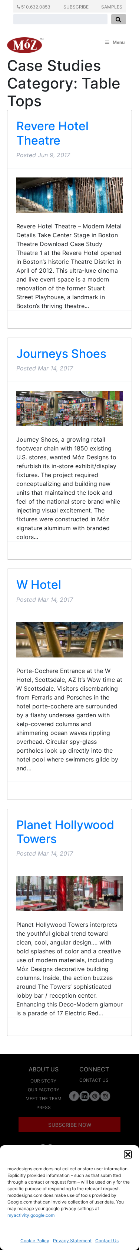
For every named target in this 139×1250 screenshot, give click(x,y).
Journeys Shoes (61, 353)
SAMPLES (111, 7)
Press (43, 1107)
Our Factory (43, 1089)
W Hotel (38, 584)
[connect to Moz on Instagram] (105, 1096)
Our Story (43, 1081)
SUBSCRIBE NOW (69, 1125)
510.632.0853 (35, 7)
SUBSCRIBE (76, 7)
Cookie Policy (34, 1240)
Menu (119, 42)
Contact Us (107, 1240)
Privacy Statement (72, 1240)
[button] (128, 1154)
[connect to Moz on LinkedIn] (84, 1096)
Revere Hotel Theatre (52, 133)
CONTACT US (94, 1080)
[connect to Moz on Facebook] (74, 1096)
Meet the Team (44, 1098)
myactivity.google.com (30, 1215)
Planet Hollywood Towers (65, 832)
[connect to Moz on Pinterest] (95, 1096)
